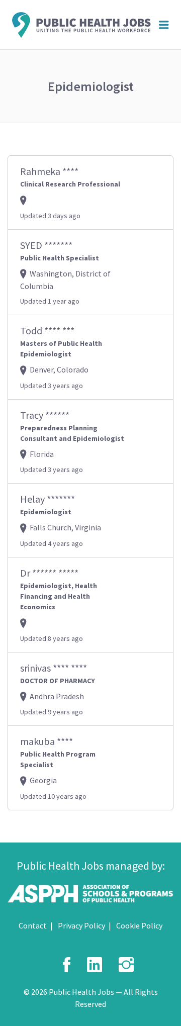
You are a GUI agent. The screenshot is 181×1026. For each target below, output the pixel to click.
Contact (33, 925)
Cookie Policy (139, 925)
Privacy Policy (81, 925)
